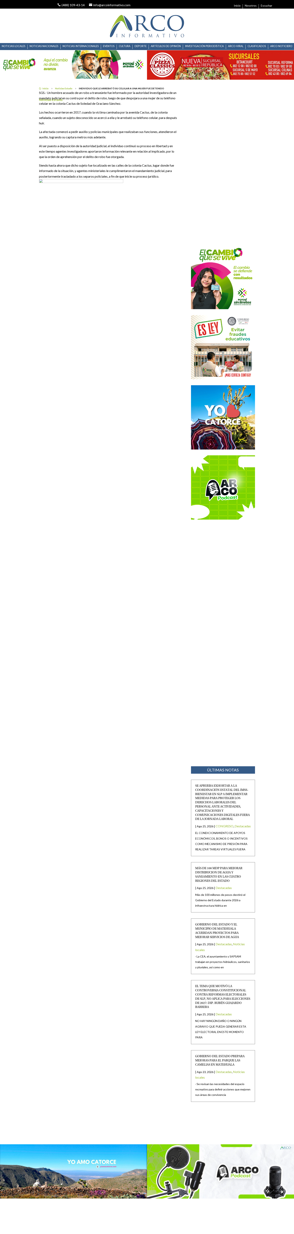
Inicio (237, 5)
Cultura (124, 46)
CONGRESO (224, 826)
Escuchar (266, 5)
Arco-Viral (235, 46)
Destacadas (243, 826)
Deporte (141, 46)
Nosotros (251, 5)
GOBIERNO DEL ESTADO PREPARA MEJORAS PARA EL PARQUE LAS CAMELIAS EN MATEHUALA (220, 1060)
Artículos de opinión (166, 46)
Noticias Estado (63, 88)
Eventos (109, 46)
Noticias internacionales (81, 46)
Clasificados (257, 46)
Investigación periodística (204, 46)
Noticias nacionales (44, 46)
